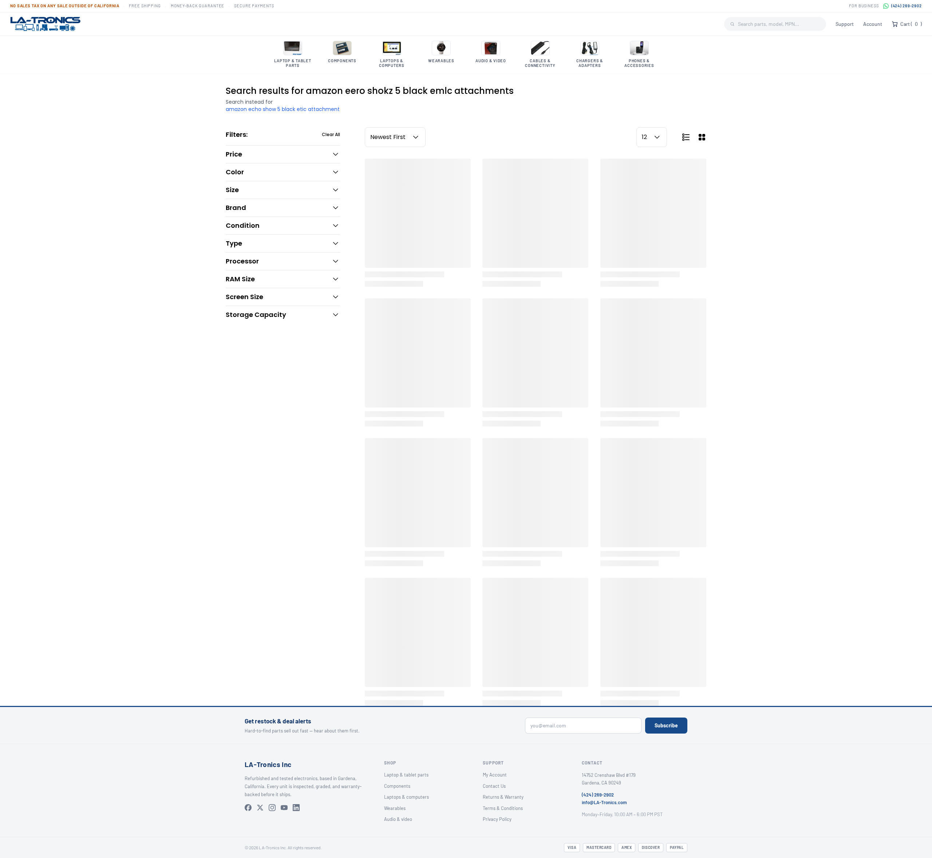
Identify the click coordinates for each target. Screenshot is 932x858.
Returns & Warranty (503, 797)
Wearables (395, 808)
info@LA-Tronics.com (604, 802)
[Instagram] (272, 807)
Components (397, 786)
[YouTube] (284, 807)
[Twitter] (260, 807)
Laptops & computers (406, 797)
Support (845, 24)
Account (872, 24)
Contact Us (494, 786)
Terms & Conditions (503, 808)
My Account (495, 775)
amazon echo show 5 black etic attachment (283, 109)
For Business (864, 5)
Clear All (331, 135)
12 (644, 137)
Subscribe (666, 725)
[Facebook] (248, 807)
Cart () (911, 24)
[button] (283, 154)
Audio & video (398, 819)
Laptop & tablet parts (406, 775)
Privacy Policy (497, 819)
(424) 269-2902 (906, 5)
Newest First (388, 137)
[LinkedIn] (296, 807)
